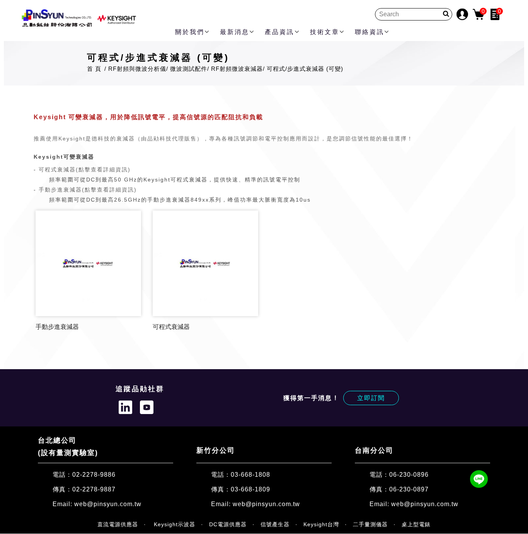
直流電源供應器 (117, 524)
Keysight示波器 (173, 524)
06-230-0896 (409, 474)
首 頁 (94, 68)
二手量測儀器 (370, 524)
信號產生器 (275, 524)
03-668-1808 (250, 474)
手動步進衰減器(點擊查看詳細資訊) (88, 190)
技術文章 (324, 32)
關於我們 (189, 32)
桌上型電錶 (416, 524)
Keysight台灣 (321, 524)
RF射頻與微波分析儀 (137, 68)
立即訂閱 (371, 398)
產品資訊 (279, 32)
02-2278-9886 (94, 474)
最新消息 (234, 32)
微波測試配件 (188, 68)
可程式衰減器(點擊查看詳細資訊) (85, 169)
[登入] (462, 14)
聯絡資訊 (369, 32)
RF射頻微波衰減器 (237, 68)
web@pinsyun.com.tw (107, 503)
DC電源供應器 (228, 524)
